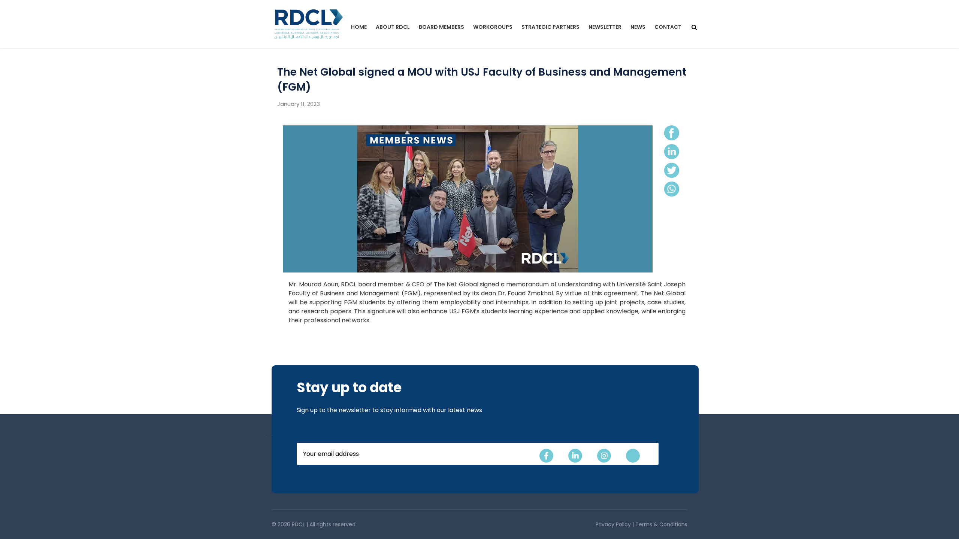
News (637, 27)
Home (359, 27)
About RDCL (393, 27)
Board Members (441, 27)
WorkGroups (492, 27)
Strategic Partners (550, 27)
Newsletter (605, 27)
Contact (667, 27)
